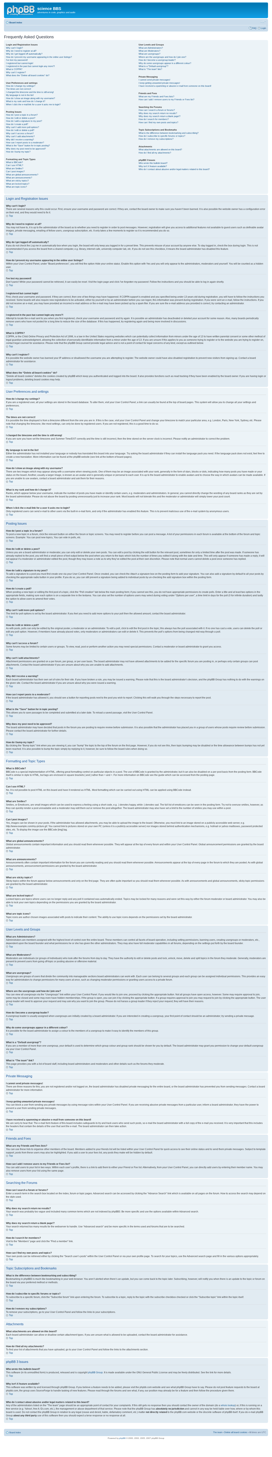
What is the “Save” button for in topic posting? (28, 145)
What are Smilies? (14, 168)
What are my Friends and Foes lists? (156, 96)
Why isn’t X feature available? (153, 166)
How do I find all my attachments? (155, 153)
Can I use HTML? (14, 165)
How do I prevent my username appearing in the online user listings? (39, 57)
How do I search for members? (154, 119)
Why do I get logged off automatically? (24, 54)
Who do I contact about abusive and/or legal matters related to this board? (174, 169)
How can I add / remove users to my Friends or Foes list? (166, 99)
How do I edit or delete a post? (20, 118)
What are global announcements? (22, 174)
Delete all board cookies (235, 1432)
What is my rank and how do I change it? (25, 101)
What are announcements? (19, 177)
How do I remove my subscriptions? (156, 139)
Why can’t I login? (14, 48)
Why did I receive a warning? (20, 139)
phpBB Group (95, 1372)
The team (217, 1432)
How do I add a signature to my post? (24, 121)
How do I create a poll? (17, 124)
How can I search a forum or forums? (157, 110)
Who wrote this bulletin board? (153, 163)
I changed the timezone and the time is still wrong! (30, 92)
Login (263, 28)
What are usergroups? (149, 54)
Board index (15, 22)
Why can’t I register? (16, 72)
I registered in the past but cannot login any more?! (30, 66)
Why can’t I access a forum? (20, 133)
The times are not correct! (18, 89)
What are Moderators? (149, 51)
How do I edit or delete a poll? (20, 130)
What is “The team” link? (150, 69)
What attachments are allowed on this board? (160, 149)
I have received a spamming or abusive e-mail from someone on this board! (175, 86)
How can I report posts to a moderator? (25, 142)
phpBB (122, 1438)
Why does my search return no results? (158, 113)
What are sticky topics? (17, 180)
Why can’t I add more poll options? (22, 127)
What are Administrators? (151, 48)
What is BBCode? (14, 162)
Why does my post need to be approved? (26, 149)
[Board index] (21, 9)
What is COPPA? (14, 69)
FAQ (254, 28)
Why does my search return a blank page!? (159, 116)
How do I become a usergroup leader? (157, 60)
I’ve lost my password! (17, 60)
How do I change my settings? (20, 86)
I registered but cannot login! (19, 63)
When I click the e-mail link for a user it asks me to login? (33, 104)
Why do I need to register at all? (21, 51)
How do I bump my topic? (18, 152)
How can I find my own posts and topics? (158, 122)
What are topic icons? (16, 187)
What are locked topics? (17, 184)
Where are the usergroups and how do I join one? (162, 57)
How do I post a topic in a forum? (22, 115)
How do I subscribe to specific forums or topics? (162, 136)
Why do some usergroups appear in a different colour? (165, 63)
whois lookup (228, 1405)
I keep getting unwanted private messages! (159, 83)
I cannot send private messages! (154, 80)
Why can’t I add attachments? (20, 136)
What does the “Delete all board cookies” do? (27, 75)
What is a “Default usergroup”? (153, 66)
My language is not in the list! (20, 95)
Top (11, 215)
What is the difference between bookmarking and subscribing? (169, 133)
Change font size (263, 22)
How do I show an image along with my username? (30, 98)
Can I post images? (15, 171)
